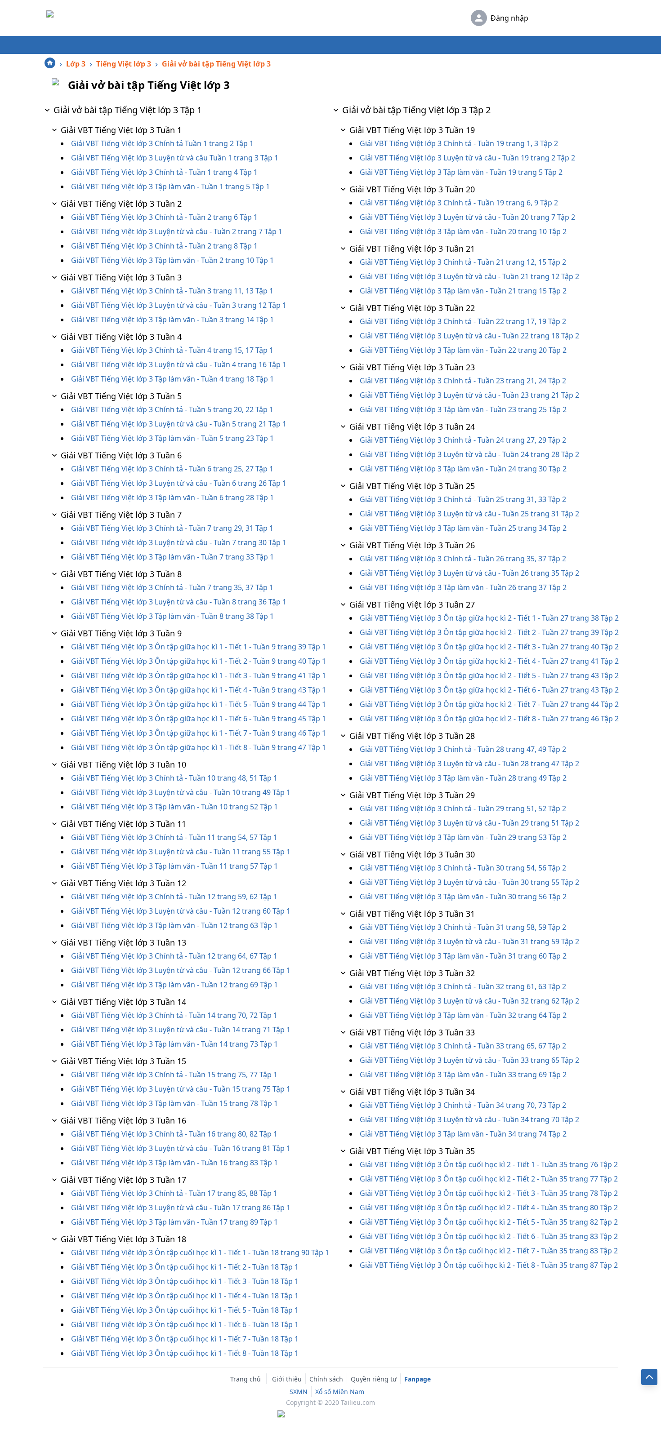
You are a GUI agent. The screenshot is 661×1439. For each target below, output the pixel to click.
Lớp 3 (75, 64)
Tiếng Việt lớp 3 (123, 64)
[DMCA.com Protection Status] (330, 1415)
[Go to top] (649, 1377)
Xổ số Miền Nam (339, 1391)
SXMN (299, 1391)
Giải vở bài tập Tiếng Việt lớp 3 (216, 64)
